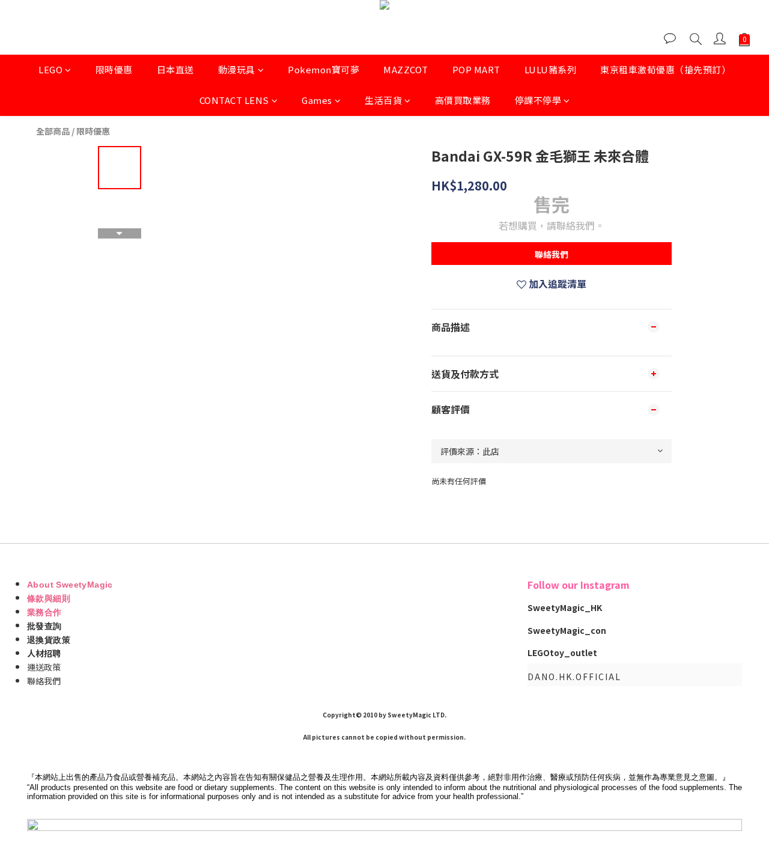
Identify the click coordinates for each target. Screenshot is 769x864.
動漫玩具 (236, 69)
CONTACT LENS (234, 100)
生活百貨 (383, 100)
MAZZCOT (405, 69)
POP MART (476, 69)
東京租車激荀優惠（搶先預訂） (665, 69)
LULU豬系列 (550, 69)
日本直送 (175, 69)
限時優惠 (114, 69)
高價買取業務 (463, 100)
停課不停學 (538, 100)
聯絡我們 (551, 254)
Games (317, 100)
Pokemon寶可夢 (323, 69)
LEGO (50, 69)
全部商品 (53, 131)
